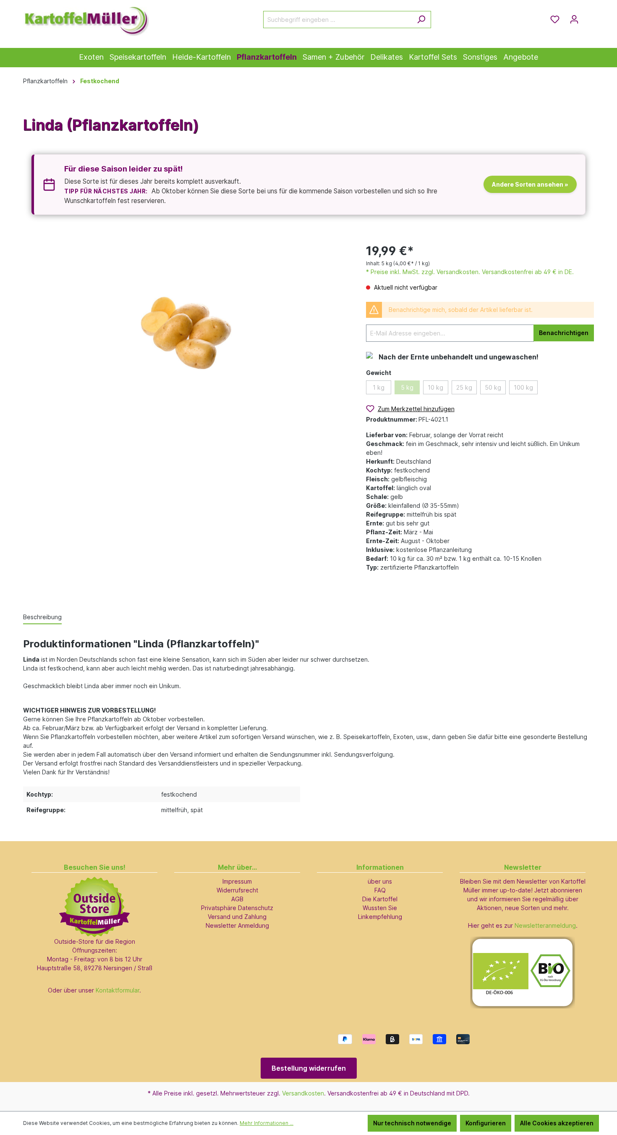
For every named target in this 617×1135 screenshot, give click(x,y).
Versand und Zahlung (237, 916)
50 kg (493, 387)
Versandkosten (303, 1093)
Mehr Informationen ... (266, 1123)
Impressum (237, 881)
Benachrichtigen (563, 332)
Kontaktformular (117, 990)
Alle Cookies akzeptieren (556, 1123)
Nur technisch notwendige (412, 1123)
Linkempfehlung (380, 916)
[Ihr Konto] (574, 19)
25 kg (464, 387)
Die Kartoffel (379, 899)
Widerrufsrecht (237, 890)
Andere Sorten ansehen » (530, 184)
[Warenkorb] (589, 16)
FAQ (380, 890)
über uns (380, 881)
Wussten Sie (380, 907)
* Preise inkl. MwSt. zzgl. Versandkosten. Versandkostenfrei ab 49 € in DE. (470, 271)
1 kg (378, 387)
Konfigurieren (485, 1123)
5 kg (407, 387)
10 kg (435, 387)
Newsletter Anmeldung (237, 925)
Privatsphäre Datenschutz (237, 907)
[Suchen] (421, 19)
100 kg (523, 387)
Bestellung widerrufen (309, 1068)
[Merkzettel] (555, 19)
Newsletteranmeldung (545, 925)
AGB (237, 899)
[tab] (42, 617)
